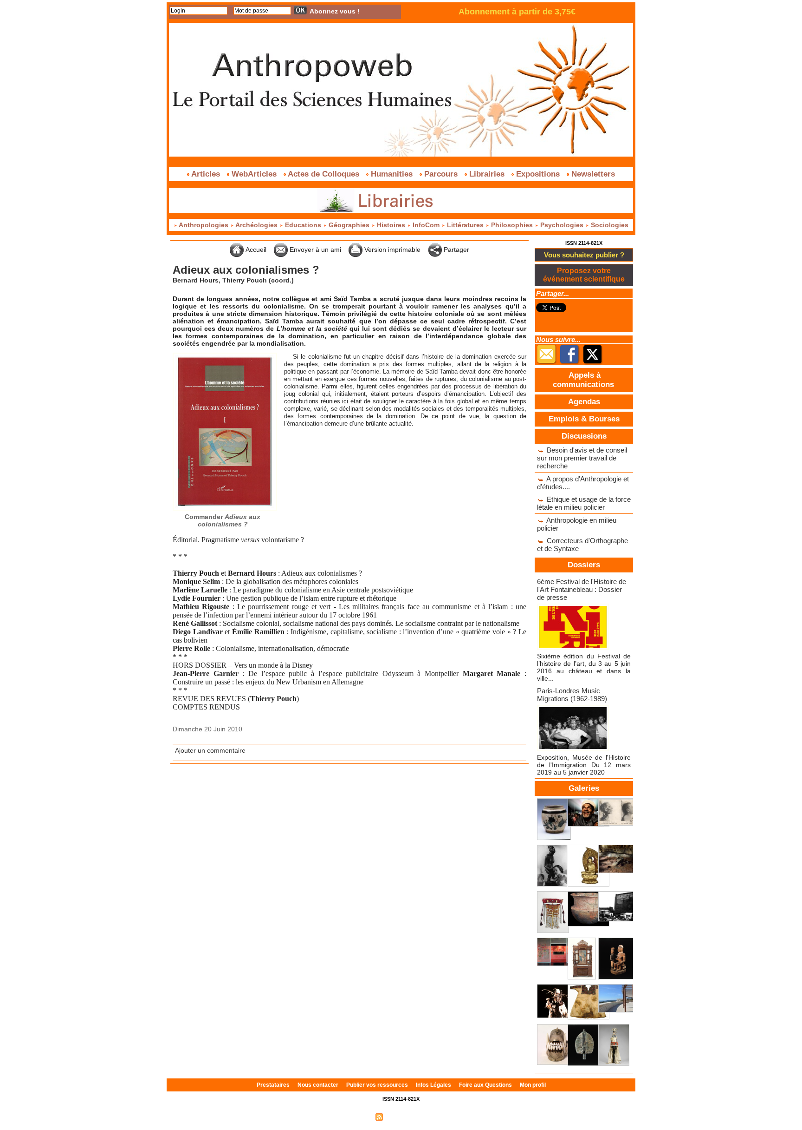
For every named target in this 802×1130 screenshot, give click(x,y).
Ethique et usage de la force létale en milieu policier (584, 503)
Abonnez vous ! (335, 11)
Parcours (441, 174)
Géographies (349, 225)
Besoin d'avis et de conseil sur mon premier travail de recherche (582, 458)
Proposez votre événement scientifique (584, 275)
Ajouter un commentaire (210, 750)
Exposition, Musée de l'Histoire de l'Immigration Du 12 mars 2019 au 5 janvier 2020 (584, 765)
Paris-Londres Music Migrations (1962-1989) (572, 695)
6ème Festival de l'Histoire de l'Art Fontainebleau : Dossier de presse (581, 589)
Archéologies (256, 225)
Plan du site (356, 1116)
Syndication (399, 1116)
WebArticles (254, 174)
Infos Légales (434, 1085)
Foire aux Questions (486, 1085)
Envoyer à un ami (314, 249)
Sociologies (608, 225)
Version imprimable (391, 249)
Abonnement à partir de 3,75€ (517, 11)
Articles (205, 174)
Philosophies (512, 225)
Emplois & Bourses (584, 418)
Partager (455, 249)
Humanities (392, 174)
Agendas (584, 401)
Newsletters (592, 174)
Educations (303, 225)
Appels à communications (583, 380)
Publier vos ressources (377, 1085)
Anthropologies (203, 225)
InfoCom (426, 225)
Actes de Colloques (324, 174)
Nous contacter (319, 1085)
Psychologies (561, 225)
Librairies (487, 174)
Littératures (465, 225)
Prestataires (274, 1085)
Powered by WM (441, 1116)
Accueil (255, 249)
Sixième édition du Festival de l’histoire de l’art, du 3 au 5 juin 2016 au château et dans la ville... (584, 667)
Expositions (538, 174)
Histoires (391, 225)
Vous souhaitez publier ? (584, 255)
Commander (222, 520)
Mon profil (533, 1085)
